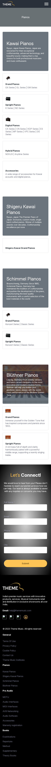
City (6, 544)
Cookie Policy (9, 651)
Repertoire (7, 741)
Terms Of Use (9, 641)
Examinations (9, 737)
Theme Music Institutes (14, 660)
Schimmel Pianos (11, 681)
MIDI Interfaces (10, 706)
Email (7, 516)
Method (6, 746)
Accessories (8, 721)
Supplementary (10, 751)
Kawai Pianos (9, 672)
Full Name (9, 502)
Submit (25, 563)
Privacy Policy (9, 646)
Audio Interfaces (10, 702)
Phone (8, 530)
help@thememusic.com (20, 610)
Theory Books (9, 755)
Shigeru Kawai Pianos (13, 676)
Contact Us (8, 655)
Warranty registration (12, 725)
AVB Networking (10, 711)
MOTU (6, 697)
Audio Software (10, 716)
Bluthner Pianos (10, 686)
